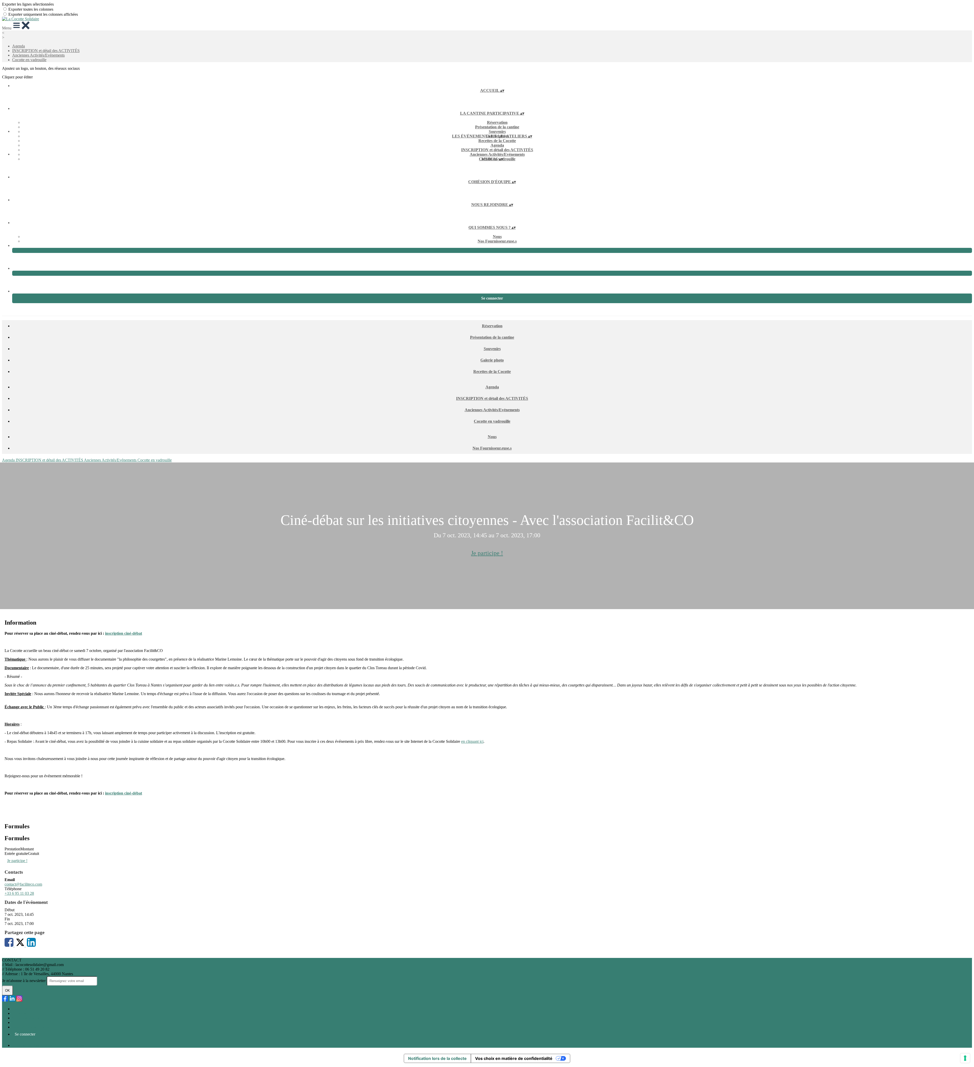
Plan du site (21, 1009)
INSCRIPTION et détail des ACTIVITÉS (46, 50)
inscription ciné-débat (123, 633)
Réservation (497, 122)
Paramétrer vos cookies (30, 1027)
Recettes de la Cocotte (497, 141)
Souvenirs (497, 131)
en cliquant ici (472, 741)
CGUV (18, 1022)
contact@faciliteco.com (23, 884)
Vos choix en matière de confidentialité (513, 1058)
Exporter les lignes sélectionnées (28, 4)
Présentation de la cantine (497, 127)
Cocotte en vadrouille (29, 60)
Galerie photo (492, 360)
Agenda (18, 46)
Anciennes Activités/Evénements (38, 55)
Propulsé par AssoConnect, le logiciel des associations (55, 1045)
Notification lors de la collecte (437, 1058)
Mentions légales (25, 1018)
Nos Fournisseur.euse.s (497, 241)
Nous (497, 236)
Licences (19, 1013)
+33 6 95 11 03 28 (19, 893)
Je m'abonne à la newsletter (24, 980)
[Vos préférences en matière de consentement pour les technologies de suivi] (965, 1058)
